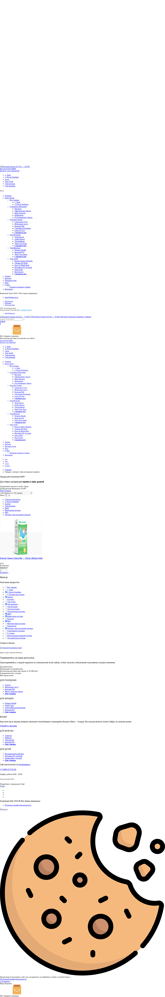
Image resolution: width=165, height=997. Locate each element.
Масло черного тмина (14, 691)
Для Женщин (15, 248)
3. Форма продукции (15, 595)
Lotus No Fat (19, 230)
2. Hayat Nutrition (12, 177)
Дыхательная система (16, 611)
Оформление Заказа (22, 211)
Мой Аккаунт (20, 213)
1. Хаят (8, 175)
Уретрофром (19, 241)
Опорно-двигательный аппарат (18, 515)
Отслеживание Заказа (23, 217)
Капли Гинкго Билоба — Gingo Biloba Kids (21, 558)
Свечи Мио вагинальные (15, 708)
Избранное (18, 215)
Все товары (14, 200)
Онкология (11, 626)
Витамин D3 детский (23, 267)
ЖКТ (7, 508)
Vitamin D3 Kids (21, 263)
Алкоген (8, 736)
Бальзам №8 (19, 226)
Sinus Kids (18, 270)
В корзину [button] (4, 573)
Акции (7, 179)
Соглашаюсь (5, 981)
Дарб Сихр (9, 705)
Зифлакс (8, 738)
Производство (11, 280)
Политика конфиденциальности (18, 805)
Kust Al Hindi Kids (21, 265)
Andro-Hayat (19, 239)
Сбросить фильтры (12, 499)
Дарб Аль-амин (20, 254)
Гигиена (10, 599)
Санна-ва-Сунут (21, 222)
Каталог (8, 278)
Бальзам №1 (10, 742)
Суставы (10, 633)
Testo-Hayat (19, 237)
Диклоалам (9, 740)
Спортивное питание (16, 631)
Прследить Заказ (10, 305)
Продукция (9, 198)
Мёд (6, 512)
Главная (8, 196)
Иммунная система (13, 510)
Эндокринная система (16, 638)
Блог (7, 283)
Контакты (9, 289)
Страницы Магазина (18, 207)
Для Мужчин (15, 235)
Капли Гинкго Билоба (23, 261)
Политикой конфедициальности (13, 979)
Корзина (17, 209)
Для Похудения (16, 220)
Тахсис (8, 685)
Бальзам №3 (19, 252)
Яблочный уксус (21, 224)
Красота (10, 619)
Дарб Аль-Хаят (20, 244)
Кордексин (18, 272)
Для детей (9, 182)
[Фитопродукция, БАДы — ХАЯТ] (15, 167)
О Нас (7, 285)
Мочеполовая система (16, 624)
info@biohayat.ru (11, 297)
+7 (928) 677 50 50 (8, 769)
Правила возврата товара (20, 287)
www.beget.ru (24, 764)
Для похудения (13, 609)
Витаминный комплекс (14, 754)
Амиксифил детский (13, 758)
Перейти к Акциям (8, 726)
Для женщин (10, 186)
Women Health (20, 250)
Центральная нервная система (19, 636)
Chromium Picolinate (22, 228)
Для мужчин (10, 184)
